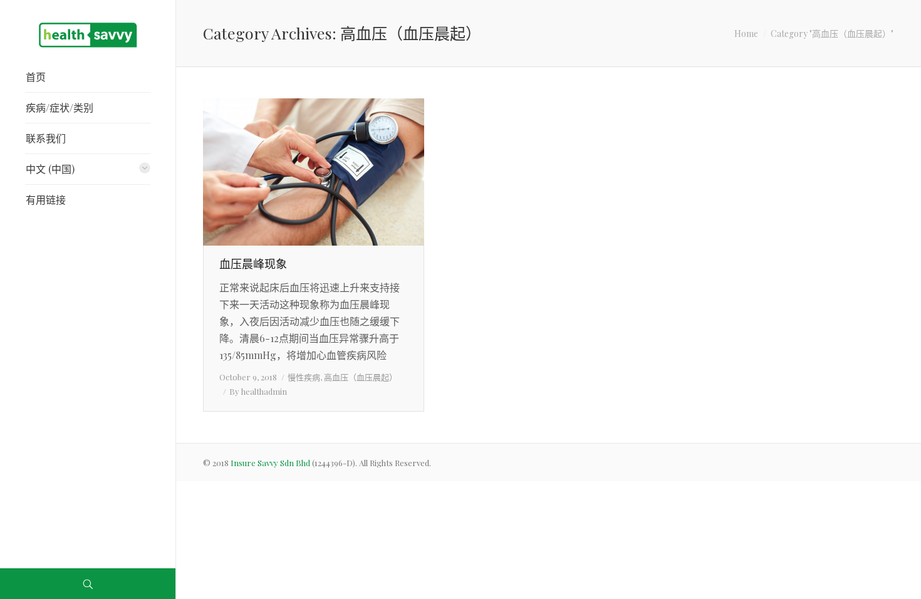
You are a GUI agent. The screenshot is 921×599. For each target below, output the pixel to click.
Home (746, 33)
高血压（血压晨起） (360, 377)
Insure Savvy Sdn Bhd (271, 462)
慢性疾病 (304, 377)
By (258, 391)
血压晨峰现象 (253, 263)
